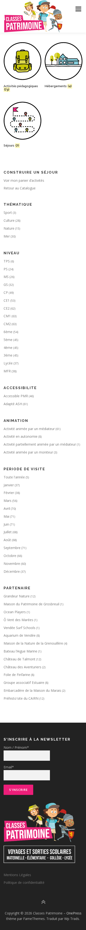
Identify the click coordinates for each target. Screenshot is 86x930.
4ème (8, 347)
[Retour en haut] (43, 901)
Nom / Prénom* (16, 747)
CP (6, 292)
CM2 (7, 324)
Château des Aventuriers (22, 667)
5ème (8, 339)
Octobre (10, 555)
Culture (9, 220)
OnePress (73, 913)
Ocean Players (15, 612)
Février (9, 492)
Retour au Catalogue (20, 188)
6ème (8, 331)
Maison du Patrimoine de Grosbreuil (31, 604)
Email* (9, 767)
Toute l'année (14, 477)
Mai (6, 516)
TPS (7, 261)
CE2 (7, 308)
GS (6, 284)
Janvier (9, 485)
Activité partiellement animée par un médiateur (40, 444)
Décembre (12, 571)
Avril (7, 508)
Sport (8, 212)
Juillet (8, 532)
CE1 (7, 300)
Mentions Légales (17, 875)
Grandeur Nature (17, 596)
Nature (9, 228)
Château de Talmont (19, 659)
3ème (8, 355)
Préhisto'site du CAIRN (21, 698)
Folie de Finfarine (17, 674)
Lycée (8, 363)
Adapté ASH (13, 404)
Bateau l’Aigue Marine (20, 651)
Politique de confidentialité (24, 882)
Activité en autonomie (21, 436)
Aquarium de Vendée (20, 635)
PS (6, 269)
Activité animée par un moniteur (28, 452)
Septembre (12, 547)
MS (6, 276)
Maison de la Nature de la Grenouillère (33, 643)
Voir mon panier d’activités (24, 180)
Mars (7, 500)
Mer (7, 236)
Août (7, 540)
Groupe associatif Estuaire (24, 682)
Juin (6, 524)
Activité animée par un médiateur (29, 428)
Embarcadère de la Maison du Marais (32, 690)
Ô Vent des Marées (18, 620)
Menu (78, 9)
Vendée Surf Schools (19, 627)
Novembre (12, 563)
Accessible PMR (16, 396)
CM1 (7, 316)
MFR (7, 371)
